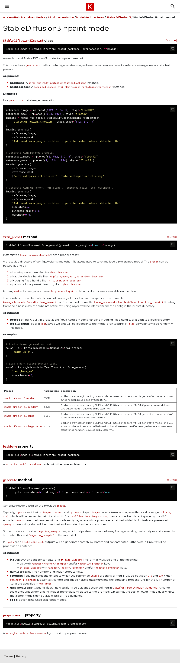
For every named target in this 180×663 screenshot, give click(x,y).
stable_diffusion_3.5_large (19, 415)
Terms (8, 656)
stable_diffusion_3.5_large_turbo (23, 426)
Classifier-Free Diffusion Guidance (135, 587)
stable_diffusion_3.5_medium (21, 406)
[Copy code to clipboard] (172, 48)
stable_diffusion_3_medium (20, 398)
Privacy (21, 656)
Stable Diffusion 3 (118, 17)
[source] (171, 40)
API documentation (61, 17)
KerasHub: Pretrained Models (26, 17)
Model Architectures (90, 17)
